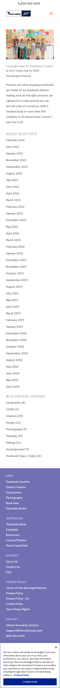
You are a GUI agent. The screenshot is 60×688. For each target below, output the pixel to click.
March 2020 (13, 240)
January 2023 (14, 153)
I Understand (30, 681)
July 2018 (12, 366)
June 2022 (12, 186)
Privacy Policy (14, 593)
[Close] (56, 647)
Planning (26, 75)
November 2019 (16, 266)
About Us (12, 561)
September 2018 (17, 353)
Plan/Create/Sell (17, 545)
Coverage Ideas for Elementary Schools (29, 66)
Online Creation (16, 487)
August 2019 (14, 286)
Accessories (14, 492)
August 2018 (14, 360)
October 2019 (15, 273)
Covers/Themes (16, 540)
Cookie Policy (14, 604)
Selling (10, 442)
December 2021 (16, 220)
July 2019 (12, 293)
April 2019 (12, 306)
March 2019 (13, 313)
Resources (13, 535)
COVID (10, 409)
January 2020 (14, 253)
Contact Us (13, 567)
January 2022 (14, 213)
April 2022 (12, 193)
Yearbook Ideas (16, 524)
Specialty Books (16, 508)
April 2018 (12, 386)
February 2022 (15, 206)
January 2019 (14, 326)
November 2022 (16, 160)
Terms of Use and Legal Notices (26, 588)
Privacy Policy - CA (17, 598)
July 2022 (12, 180)
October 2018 (15, 346)
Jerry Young (15, 70)
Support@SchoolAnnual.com (24, 630)
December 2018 (16, 333)
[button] (21, 611)
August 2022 (14, 173)
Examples (12, 529)
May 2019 (12, 300)
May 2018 (12, 380)
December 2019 (16, 260)
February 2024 (15, 140)
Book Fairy (12, 503)
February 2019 (15, 320)
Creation (11, 416)
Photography (13, 75)
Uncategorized (15, 449)
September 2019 (17, 280)
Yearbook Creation (18, 481)
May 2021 (12, 226)
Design (10, 422)
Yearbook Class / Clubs (21, 456)
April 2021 (12, 233)
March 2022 (13, 200)
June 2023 (12, 146)
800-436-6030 (30, 3)
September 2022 (17, 166)
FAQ (8, 572)
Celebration (13, 402)
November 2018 (16, 340)
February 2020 (15, 246)
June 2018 (12, 373)
